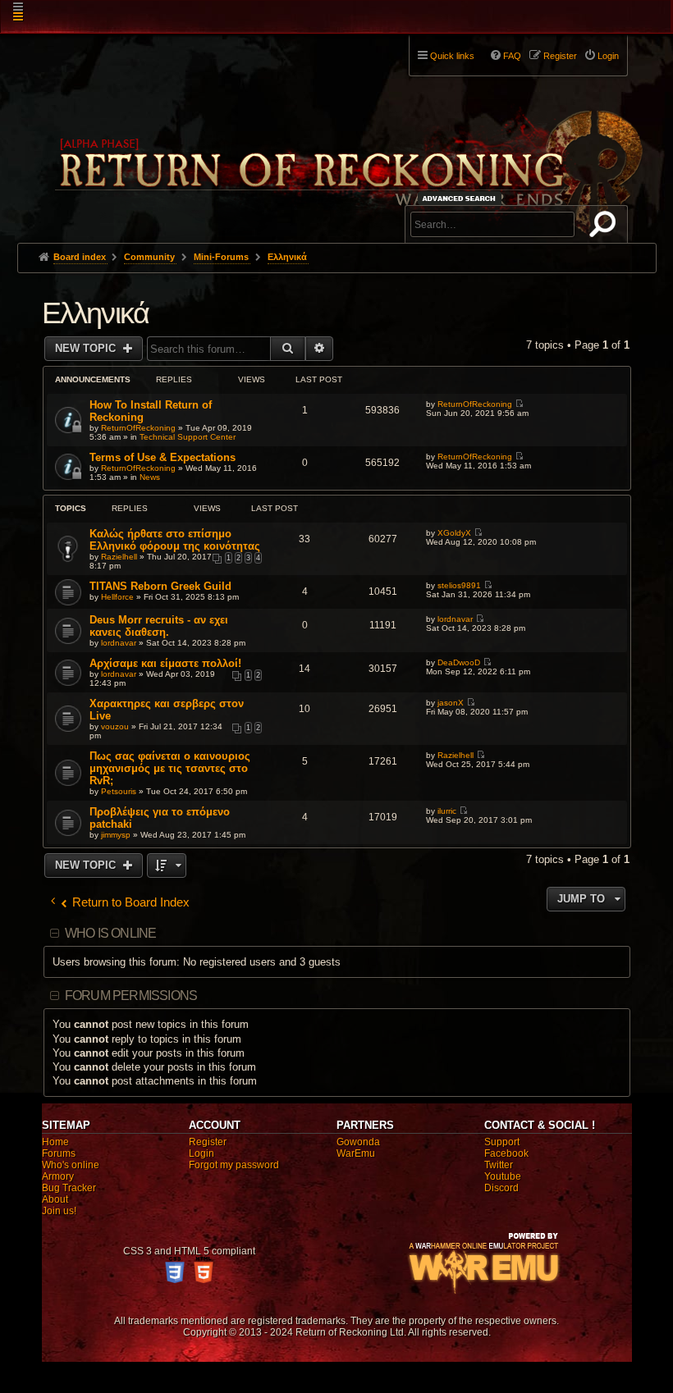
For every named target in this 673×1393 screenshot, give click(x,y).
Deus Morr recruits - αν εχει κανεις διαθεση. (158, 626)
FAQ (512, 56)
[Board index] (347, 132)
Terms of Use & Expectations (162, 457)
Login (201, 1153)
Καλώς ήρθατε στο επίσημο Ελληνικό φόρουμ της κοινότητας (174, 540)
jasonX (450, 702)
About (55, 1199)
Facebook (506, 1153)
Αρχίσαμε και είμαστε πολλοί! (165, 663)
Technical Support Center (188, 436)
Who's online (70, 1165)
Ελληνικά (95, 313)
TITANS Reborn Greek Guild (160, 586)
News (150, 477)
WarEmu (355, 1153)
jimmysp (115, 834)
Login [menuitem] (608, 56)
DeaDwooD (458, 662)
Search (605, 227)
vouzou (115, 726)
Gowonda (358, 1142)
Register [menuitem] (560, 56)
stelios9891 (459, 585)
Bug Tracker (69, 1188)
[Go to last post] (519, 404)
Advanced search (462, 198)
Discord (501, 1188)
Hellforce (117, 596)
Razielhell (119, 556)
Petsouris (118, 791)
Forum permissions (131, 996)
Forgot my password (234, 1165)
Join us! (59, 1211)
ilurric (446, 810)
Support (502, 1142)
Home (55, 1142)
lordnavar (118, 642)
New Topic (87, 348)
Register (208, 1142)
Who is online (111, 933)
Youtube (502, 1176)
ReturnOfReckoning (138, 427)
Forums (59, 1153)
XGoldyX (454, 532)
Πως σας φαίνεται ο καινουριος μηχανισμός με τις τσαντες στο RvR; (169, 768)
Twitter (498, 1165)
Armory (58, 1176)
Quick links (452, 56)
